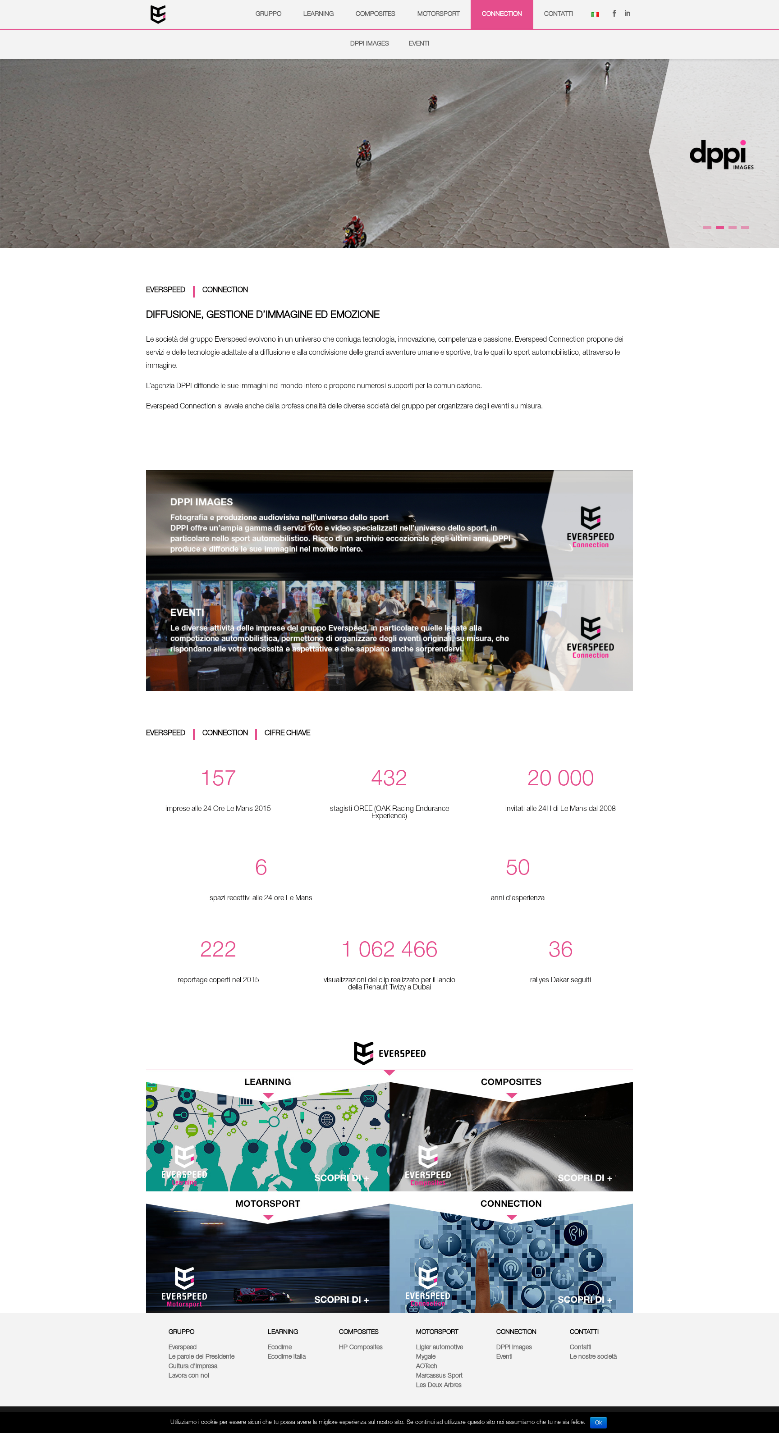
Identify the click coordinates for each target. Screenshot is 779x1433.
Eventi (419, 44)
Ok (598, 1422)
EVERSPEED (166, 290)
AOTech (426, 1367)
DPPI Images (369, 44)
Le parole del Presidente (201, 1357)
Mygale (425, 1357)
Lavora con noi (189, 1376)
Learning (318, 14)
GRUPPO (268, 14)
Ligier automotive (439, 1348)
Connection (502, 14)
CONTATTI (584, 1332)
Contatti (558, 14)
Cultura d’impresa (193, 1367)
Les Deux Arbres (439, 1386)
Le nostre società (593, 1357)
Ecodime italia (287, 1357)
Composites (375, 14)
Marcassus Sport (439, 1376)
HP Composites (361, 1348)
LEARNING (283, 1332)
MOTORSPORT (437, 1332)
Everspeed (183, 1348)
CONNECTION (225, 290)
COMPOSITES (359, 1332)
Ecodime (280, 1348)
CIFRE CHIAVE (287, 733)
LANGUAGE (595, 14)
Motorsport (438, 14)
